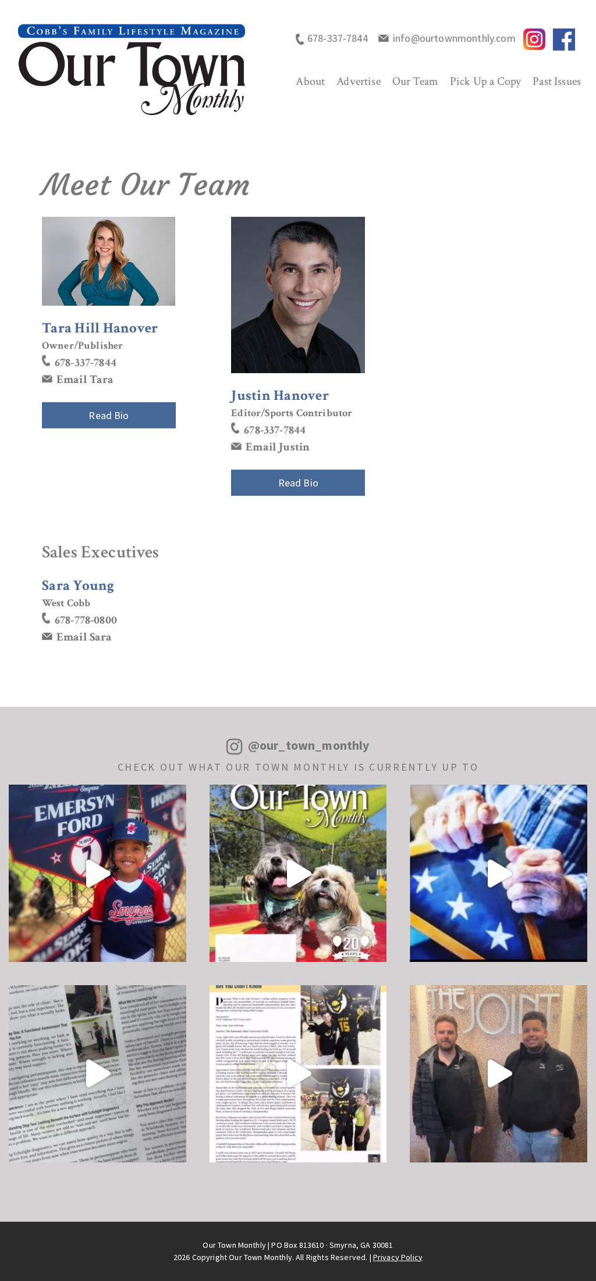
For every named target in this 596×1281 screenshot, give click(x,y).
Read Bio (108, 415)
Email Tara (85, 379)
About (310, 81)
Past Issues (557, 81)
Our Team (415, 81)
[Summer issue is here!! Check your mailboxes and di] (298, 873)
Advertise (358, 81)
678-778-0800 (86, 620)
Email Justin (278, 447)
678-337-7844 (337, 38)
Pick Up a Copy (485, 81)
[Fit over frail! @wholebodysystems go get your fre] (97, 1073)
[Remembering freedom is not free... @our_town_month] (498, 873)
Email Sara (84, 637)
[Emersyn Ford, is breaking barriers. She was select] (97, 873)
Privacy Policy (398, 1257)
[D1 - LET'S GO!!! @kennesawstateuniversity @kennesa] (298, 1073)
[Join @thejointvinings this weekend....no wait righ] (498, 1073)
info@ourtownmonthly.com (454, 38)
